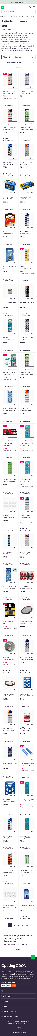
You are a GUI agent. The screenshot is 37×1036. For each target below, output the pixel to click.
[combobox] (18, 11)
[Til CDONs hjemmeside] (2, 7)
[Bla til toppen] (33, 957)
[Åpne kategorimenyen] (34, 7)
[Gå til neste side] (31, 925)
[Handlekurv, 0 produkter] (30, 7)
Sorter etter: (11, 63)
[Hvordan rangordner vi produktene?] (5, 62)
